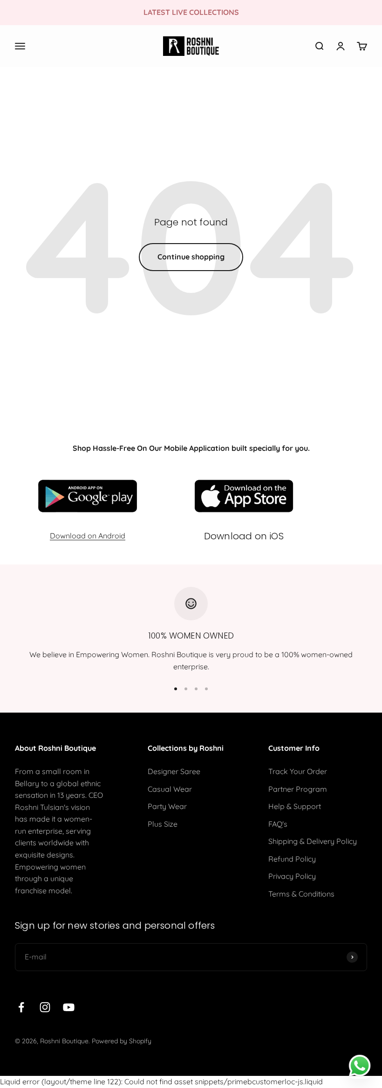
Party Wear (167, 806)
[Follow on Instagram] (45, 1007)
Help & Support (294, 806)
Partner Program (297, 789)
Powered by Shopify (121, 1041)
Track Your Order (297, 771)
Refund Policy (292, 859)
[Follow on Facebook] (21, 1007)
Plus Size (162, 824)
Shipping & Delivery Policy (312, 841)
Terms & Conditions (301, 893)
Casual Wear (170, 789)
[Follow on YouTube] (68, 1007)
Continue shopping (191, 256)
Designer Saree (174, 771)
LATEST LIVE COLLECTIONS (191, 12)
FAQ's (277, 824)
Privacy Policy (292, 876)
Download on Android (87, 535)
